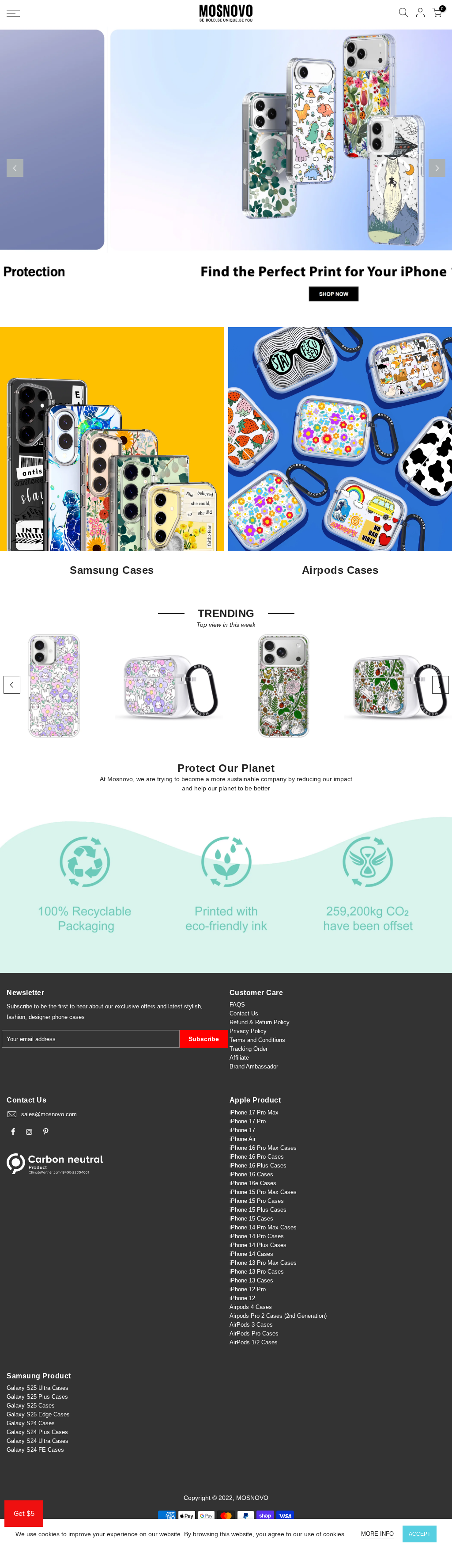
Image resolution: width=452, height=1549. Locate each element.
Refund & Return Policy (260, 1022)
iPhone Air (243, 1139)
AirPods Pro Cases (254, 1333)
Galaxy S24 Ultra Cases (37, 1441)
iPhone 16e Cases (253, 1183)
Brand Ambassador (254, 1066)
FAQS (237, 1004)
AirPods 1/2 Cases (254, 1342)
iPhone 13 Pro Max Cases (263, 1262)
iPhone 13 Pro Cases (257, 1271)
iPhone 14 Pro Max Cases (263, 1227)
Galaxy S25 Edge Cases (38, 1414)
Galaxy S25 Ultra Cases (37, 1388)
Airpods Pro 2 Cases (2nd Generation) (278, 1315)
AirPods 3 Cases (251, 1324)
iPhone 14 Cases (251, 1254)
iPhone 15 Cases (251, 1218)
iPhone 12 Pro (248, 1289)
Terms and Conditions (257, 1040)
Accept (419, 1534)
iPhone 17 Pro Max (254, 1112)
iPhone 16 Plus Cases (258, 1165)
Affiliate (239, 1057)
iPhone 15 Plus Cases (258, 1209)
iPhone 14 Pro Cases (257, 1236)
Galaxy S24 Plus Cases (37, 1432)
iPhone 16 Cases (251, 1174)
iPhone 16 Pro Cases (257, 1156)
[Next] (437, 168)
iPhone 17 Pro (248, 1121)
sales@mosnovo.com (49, 1114)
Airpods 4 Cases (251, 1307)
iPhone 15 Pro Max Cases (263, 1192)
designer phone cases (57, 1017)
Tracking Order (248, 1048)
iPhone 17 (242, 1130)
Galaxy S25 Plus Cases (37, 1396)
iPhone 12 (242, 1298)
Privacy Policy (248, 1031)
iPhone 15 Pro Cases (257, 1201)
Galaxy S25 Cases (31, 1405)
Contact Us (244, 1013)
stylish (192, 1006)
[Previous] (15, 168)
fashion (16, 1017)
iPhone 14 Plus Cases (258, 1245)
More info (377, 1533)
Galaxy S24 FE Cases (35, 1449)
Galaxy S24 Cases (31, 1423)
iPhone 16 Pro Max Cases (263, 1148)
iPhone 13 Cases (251, 1280)
